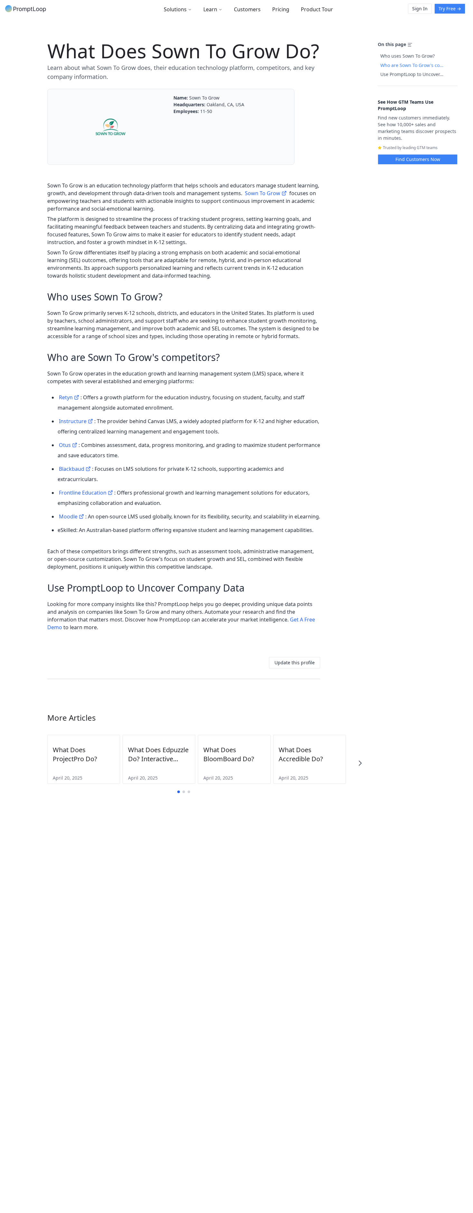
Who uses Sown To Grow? (407, 56)
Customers (247, 9)
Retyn (66, 397)
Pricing (280, 9)
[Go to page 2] (183, 792)
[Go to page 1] (178, 792)
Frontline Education (83, 492)
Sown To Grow (262, 193)
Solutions (175, 9)
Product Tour (317, 9)
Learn (210, 9)
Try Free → (450, 8)
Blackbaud (71, 468)
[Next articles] (360, 763)
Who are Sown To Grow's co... (411, 65)
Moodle (68, 516)
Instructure (73, 421)
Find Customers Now (417, 159)
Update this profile (294, 662)
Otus (65, 445)
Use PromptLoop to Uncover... (411, 74)
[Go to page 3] (189, 792)
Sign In (420, 8)
